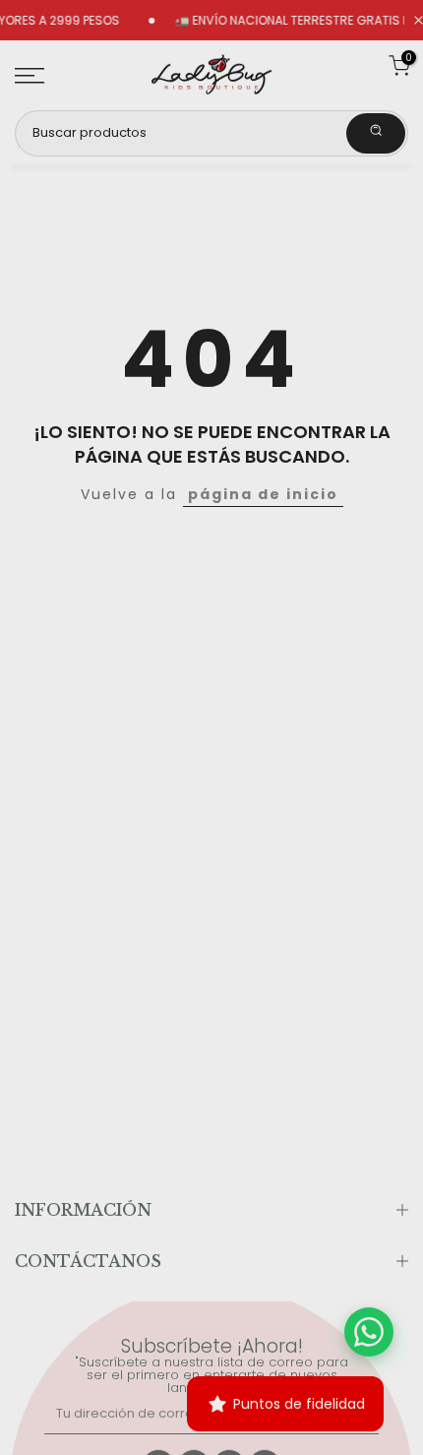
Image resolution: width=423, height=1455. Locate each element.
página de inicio (263, 494)
